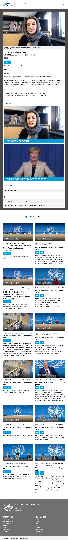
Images (5, 525)
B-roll (4, 527)
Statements (6, 523)
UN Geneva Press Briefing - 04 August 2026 (49, 428)
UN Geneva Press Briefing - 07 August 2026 (17, 428)
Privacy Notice (24, 538)
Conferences (6, 529)
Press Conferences (8, 521)
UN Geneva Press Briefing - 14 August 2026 (49, 338)
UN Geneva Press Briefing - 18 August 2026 (17, 337)
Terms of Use (39, 529)
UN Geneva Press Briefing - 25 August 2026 (49, 248)
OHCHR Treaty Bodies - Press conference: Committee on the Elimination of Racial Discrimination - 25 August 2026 (17, 295)
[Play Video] (34, 29)
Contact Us (38, 527)
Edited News (6, 519)
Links (37, 525)
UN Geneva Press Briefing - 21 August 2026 (49, 291)
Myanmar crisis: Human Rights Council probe (50, 383)
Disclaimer (39, 531)
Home (37, 519)
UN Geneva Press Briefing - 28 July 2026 (16, 467)
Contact (6, 538)
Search (38, 521)
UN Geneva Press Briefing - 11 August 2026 (17, 383)
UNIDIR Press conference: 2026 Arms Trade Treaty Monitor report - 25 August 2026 (17, 248)
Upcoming (38, 523)
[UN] (8, 4)
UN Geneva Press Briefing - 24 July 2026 (48, 469)
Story (7, 62)
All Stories (5, 531)
